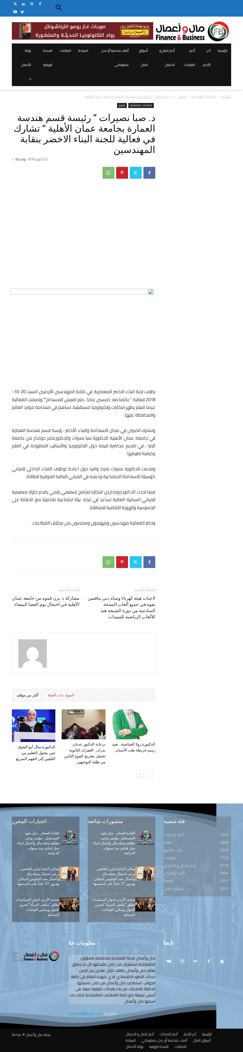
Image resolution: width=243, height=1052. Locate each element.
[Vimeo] (22, 12)
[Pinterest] (122, 173)
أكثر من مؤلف (27, 695)
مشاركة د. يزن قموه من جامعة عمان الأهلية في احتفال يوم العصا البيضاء (45, 601)
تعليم (182, 96)
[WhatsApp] (108, 173)
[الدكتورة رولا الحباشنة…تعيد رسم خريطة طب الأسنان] (133, 724)
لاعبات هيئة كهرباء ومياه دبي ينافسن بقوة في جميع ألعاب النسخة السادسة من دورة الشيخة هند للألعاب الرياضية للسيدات (121, 607)
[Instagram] (31, 4)
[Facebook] (39, 4)
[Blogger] (222, 961)
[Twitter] (15, 4)
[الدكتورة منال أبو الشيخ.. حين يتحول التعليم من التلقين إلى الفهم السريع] (33, 725)
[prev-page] (149, 773)
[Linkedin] (23, 4)
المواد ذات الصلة (60, 695)
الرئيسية (226, 96)
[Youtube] (15, 12)
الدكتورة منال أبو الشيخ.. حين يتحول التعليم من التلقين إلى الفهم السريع (35, 753)
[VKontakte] (169, 961)
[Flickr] (195, 961)
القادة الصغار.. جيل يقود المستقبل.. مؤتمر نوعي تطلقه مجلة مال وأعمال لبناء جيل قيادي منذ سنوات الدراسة (38, 843)
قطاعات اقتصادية (203, 96)
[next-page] (140, 773)
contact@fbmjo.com (86, 1013)
